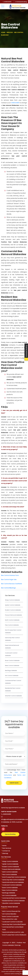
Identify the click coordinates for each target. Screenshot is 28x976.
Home (4, 845)
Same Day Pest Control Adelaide (13, 880)
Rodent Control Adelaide (13, 610)
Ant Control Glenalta (9, 914)
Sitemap (5, 853)
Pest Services (6, 848)
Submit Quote (14, 783)
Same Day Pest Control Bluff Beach (14, 924)
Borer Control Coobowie (10, 916)
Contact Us (6, 851)
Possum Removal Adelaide (13, 615)
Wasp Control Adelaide (12, 600)
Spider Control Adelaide (12, 605)
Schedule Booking (21, 2)
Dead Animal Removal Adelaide (13, 882)
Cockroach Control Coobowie (12, 922)
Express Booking (10, 834)
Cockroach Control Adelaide (12, 885)
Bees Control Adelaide (12, 665)
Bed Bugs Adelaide (11, 670)
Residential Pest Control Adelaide (13, 901)
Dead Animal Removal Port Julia (13, 932)
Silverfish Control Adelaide (13, 696)
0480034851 (7, 2)
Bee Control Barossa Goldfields (11, 584)
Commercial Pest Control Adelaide (14, 898)
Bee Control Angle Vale (8, 579)
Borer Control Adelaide (12, 660)
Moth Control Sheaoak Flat (11, 911)
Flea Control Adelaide (12, 625)
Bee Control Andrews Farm (10, 575)
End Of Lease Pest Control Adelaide (14, 877)
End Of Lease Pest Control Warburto (14, 935)
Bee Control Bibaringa (8, 588)
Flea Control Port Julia (9, 919)
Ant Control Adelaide (11, 675)
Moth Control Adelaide (12, 620)
